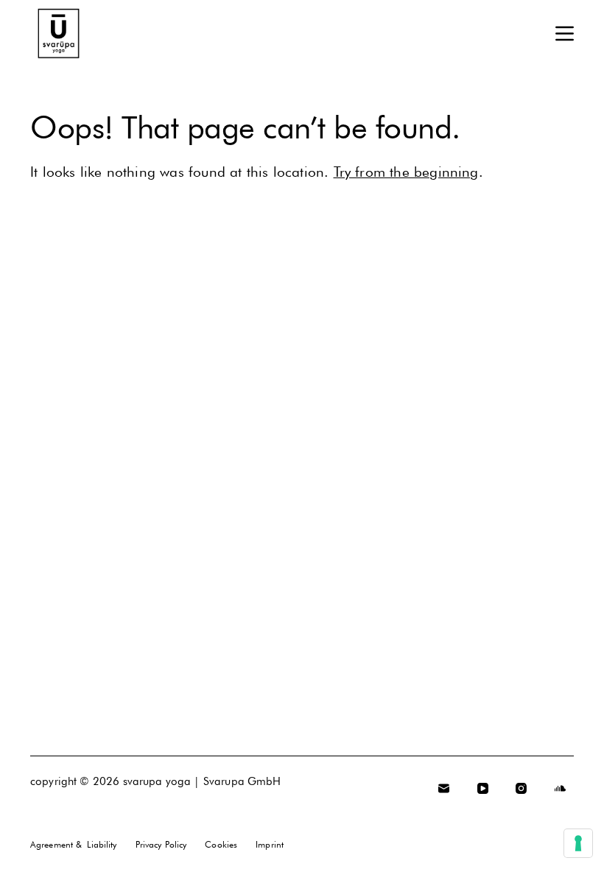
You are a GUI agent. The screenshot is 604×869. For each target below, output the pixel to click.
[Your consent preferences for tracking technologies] (578, 843)
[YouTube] (483, 789)
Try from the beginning (406, 171)
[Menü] (564, 33)
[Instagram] (521, 789)
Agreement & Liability (73, 844)
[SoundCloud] (561, 789)
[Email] (444, 789)
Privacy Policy (161, 844)
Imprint (270, 844)
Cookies (221, 844)
